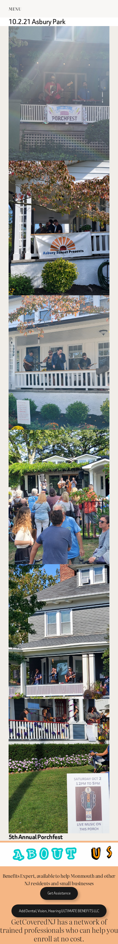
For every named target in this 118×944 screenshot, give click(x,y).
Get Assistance (59, 893)
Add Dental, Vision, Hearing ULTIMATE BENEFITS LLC (59, 911)
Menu (15, 9)
